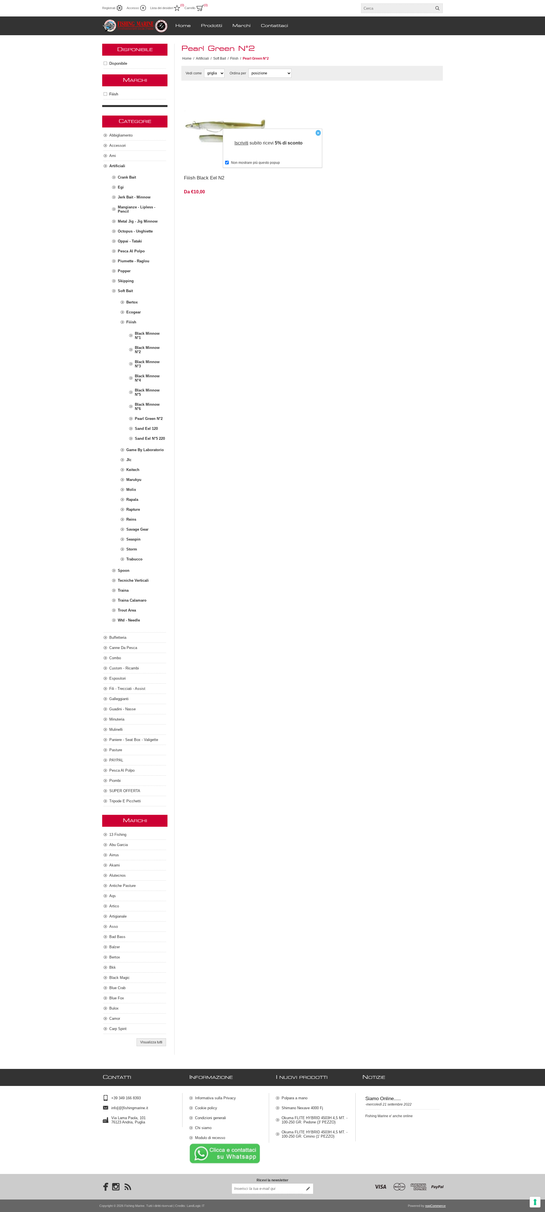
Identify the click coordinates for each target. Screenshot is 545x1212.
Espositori (117, 678)
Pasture (115, 750)
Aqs (112, 896)
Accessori (117, 145)
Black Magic (119, 978)
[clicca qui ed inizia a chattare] (224, 1163)
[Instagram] (115, 1186)
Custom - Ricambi (124, 668)
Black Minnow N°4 (147, 378)
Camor (114, 1018)
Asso (113, 926)
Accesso (133, 8)
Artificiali (117, 166)
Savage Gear (137, 529)
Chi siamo (203, 1128)
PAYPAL (116, 760)
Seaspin (133, 539)
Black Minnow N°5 (147, 392)
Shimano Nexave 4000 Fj (302, 1108)
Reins (131, 519)
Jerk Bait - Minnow (134, 197)
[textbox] (396, 8)
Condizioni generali (210, 1118)
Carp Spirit (118, 1029)
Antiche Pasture (122, 886)
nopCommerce (435, 1205)
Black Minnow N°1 (147, 335)
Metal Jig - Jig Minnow (138, 221)
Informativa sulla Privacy (215, 1098)
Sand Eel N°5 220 (150, 438)
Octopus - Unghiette (135, 231)
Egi (121, 187)
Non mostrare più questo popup (255, 163)
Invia (308, 1189)
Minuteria (116, 719)
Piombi (115, 780)
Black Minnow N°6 (147, 406)
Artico (114, 906)
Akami (114, 865)
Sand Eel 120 (146, 428)
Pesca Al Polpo (131, 251)
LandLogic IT (196, 1205)
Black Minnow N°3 (147, 364)
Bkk (112, 967)
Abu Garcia (118, 845)
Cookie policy (206, 1108)
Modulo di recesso (210, 1138)
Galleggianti (119, 699)
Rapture (133, 509)
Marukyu (133, 480)
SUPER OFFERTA (124, 791)
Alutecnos (117, 875)
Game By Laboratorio (145, 450)
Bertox (132, 302)
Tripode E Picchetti (125, 801)
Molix (131, 489)
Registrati (108, 8)
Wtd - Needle (129, 620)
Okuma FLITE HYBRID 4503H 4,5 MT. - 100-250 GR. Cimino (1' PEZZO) (314, 1134)
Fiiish (113, 94)
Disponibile (118, 63)
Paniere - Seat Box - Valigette (133, 740)
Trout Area (127, 610)
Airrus (114, 855)
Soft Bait (125, 291)
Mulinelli (116, 729)
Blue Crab (117, 988)
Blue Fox (116, 998)
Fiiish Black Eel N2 (204, 178)
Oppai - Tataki (130, 241)
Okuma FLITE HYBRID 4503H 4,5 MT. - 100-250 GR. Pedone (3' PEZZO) (314, 1120)
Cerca (437, 8)
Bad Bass (117, 937)
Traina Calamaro (132, 600)
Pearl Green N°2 (149, 418)
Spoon (123, 570)
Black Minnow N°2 (147, 350)
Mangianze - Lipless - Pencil (136, 209)
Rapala (132, 499)
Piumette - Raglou (133, 261)
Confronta (211, 163)
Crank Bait (127, 177)
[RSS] (127, 1186)
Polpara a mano (294, 1098)
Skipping (126, 281)
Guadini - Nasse (122, 709)
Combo (115, 658)
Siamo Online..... (383, 1098)
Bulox (114, 1008)
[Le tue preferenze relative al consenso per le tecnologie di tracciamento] (535, 1202)
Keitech (132, 470)
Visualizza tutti (151, 1042)
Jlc (128, 460)
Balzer (114, 947)
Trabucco (134, 559)
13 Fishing (117, 834)
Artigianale (118, 916)
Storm (131, 549)
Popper (124, 271)
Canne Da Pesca (123, 648)
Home (187, 58)
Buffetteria (117, 637)
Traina (123, 590)
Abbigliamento (121, 135)
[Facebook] (103, 1186)
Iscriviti (241, 143)
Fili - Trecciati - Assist (127, 688)
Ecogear (133, 312)
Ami (112, 156)
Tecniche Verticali (133, 580)
